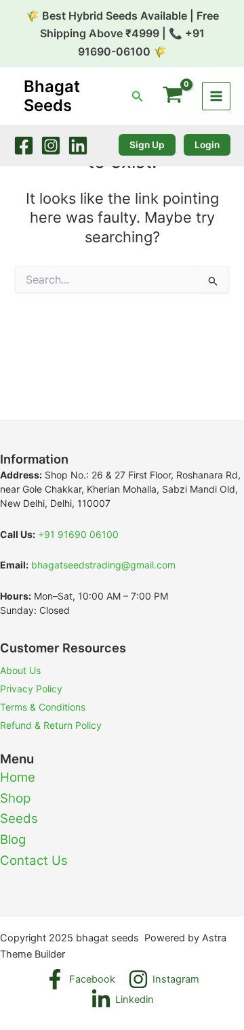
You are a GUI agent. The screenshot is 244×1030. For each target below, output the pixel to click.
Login (207, 144)
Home (17, 777)
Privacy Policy (31, 688)
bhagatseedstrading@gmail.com (103, 564)
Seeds (19, 818)
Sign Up (147, 144)
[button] (137, 96)
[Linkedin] (78, 145)
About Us (20, 670)
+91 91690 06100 (78, 534)
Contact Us (34, 860)
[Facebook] (24, 145)
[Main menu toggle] (216, 96)
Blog (13, 839)
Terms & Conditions (42, 707)
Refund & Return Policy (51, 725)
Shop (15, 798)
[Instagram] (51, 145)
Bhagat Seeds (52, 95)
